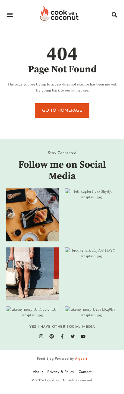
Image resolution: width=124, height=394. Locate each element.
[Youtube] (83, 336)
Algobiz (81, 359)
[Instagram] (40, 336)
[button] (9, 15)
